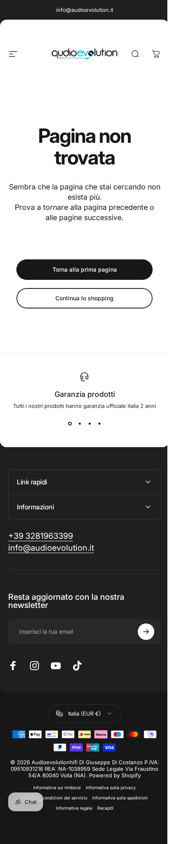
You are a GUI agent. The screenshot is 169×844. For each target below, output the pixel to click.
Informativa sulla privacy (108, 787)
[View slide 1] (70, 424)
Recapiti (102, 808)
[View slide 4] (99, 424)
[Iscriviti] (140, 631)
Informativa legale (71, 808)
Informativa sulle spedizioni (116, 798)
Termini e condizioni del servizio (51, 798)
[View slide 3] (89, 424)
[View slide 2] (79, 424)
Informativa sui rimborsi (54, 787)
